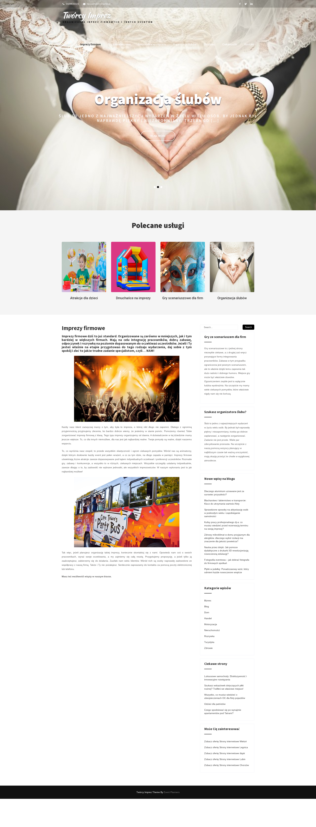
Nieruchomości (212, 658)
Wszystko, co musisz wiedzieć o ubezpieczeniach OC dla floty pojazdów (224, 725)
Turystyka (209, 670)
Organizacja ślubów (185, 44)
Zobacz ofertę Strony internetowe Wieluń (225, 769)
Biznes (207, 628)
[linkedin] (251, 4)
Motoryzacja (210, 652)
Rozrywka (209, 664)
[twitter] (246, 4)
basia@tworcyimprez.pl (98, 3)
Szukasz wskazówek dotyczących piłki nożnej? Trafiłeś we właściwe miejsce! (224, 715)
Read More (158, 155)
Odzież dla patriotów (214, 732)
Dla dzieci (209, 44)
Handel (208, 646)
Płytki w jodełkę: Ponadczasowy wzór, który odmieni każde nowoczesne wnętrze (226, 599)
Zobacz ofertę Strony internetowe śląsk (224, 781)
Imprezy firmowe (90, 44)
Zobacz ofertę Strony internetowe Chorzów (226, 793)
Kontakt (249, 44)
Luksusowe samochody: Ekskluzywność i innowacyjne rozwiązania (225, 706)
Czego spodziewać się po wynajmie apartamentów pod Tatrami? (222, 740)
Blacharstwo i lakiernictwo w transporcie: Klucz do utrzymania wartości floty (225, 530)
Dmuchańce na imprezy (152, 44)
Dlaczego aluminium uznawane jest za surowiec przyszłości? (224, 521)
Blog (206, 634)
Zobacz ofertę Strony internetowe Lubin (224, 787)
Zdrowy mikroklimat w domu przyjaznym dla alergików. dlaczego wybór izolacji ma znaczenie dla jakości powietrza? (227, 566)
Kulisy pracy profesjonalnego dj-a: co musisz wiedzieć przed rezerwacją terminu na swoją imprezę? (226, 553)
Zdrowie (208, 676)
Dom (206, 640)
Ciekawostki (229, 44)
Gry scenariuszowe (119, 44)
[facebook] (240, 4)
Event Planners (172, 820)
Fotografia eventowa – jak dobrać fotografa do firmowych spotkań (226, 590)
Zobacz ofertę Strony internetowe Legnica (226, 775)
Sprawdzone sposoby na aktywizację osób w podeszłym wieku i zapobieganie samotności (226, 541)
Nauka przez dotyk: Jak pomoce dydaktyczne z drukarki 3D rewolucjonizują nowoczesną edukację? (226, 578)
